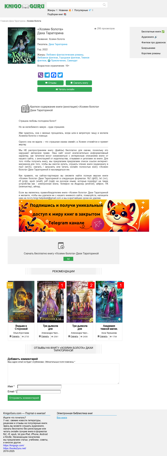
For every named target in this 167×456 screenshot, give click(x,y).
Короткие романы (151, 53)
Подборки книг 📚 (56, 14)
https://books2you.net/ (14, 448)
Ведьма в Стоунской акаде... (21, 327)
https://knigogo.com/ (13, 445)
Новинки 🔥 (65, 10)
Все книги (62, 417)
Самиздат (72, 60)
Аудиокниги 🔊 (149, 37)
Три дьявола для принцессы (50, 327)
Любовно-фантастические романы (64, 54)
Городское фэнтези (69, 57)
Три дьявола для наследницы (79, 327)
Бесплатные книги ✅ (153, 31)
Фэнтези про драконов (154, 42)
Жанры (51, 10)
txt (68, 259)
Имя (11, 386)
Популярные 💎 (82, 10)
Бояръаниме (148, 48)
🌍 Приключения (57, 60)
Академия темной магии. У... (109, 327)
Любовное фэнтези (47, 57)
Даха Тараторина (58, 44)
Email (12, 391)
